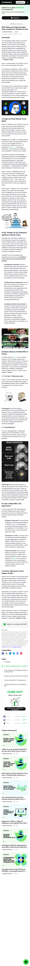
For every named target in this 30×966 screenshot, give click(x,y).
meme (15, 357)
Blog (6, 24)
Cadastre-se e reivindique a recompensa (15, 708)
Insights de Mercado (7, 31)
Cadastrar (16, 18)
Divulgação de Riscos (16, 647)
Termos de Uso (5, 647)
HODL (14, 558)
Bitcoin (12, 147)
